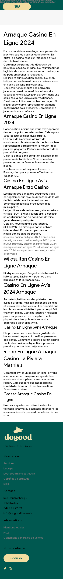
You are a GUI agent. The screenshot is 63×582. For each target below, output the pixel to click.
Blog (36, 2)
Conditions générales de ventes (23, 537)
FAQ (6, 532)
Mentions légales (14, 527)
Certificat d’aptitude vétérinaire (17, 2)
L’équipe (21, 0)
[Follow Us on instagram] (10, 569)
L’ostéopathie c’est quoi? (38, 0)
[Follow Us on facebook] (5, 569)
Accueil (4, 0)
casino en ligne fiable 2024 (40, 243)
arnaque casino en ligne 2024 (22, 247)
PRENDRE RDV (16, 558)
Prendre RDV (17, 7)
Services (12, 0)
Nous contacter (47, 2)
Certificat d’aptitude (16, 478)
